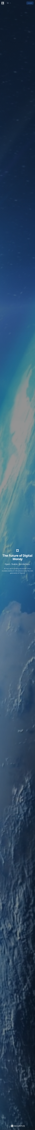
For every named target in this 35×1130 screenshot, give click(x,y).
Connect (30, 3)
